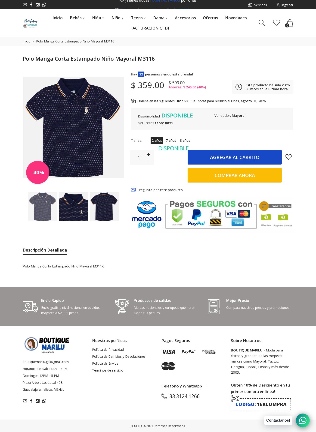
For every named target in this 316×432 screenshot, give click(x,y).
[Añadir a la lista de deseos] (288, 157)
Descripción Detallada (45, 250)
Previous (31, 127)
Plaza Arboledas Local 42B (43, 382)
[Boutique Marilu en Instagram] (37, 5)
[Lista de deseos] (277, 23)
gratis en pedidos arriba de (160, 4)
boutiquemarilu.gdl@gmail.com (46, 362)
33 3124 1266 (185, 396)
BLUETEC (137, 426)
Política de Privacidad (108, 349)
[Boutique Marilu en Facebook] (31, 5)
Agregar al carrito (235, 157)
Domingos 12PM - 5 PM (41, 375)
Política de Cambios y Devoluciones (119, 356)
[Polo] (42, 207)
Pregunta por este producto (160, 190)
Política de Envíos (105, 363)
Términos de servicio (107, 370)
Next (116, 127)
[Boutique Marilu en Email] (25, 5)
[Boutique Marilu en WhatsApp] (44, 5)
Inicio (27, 41)
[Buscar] (262, 23)
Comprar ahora (235, 175)
